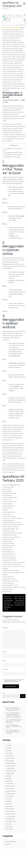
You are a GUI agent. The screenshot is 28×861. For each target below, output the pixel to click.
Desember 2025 (10, 763)
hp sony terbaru (11, 78)
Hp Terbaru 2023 (8, 27)
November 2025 (10, 766)
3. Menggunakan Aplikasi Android (13, 154)
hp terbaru (20, 78)
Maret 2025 (9, 783)
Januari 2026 (10, 761)
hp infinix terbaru (18, 52)
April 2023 (9, 826)
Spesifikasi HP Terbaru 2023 (11, 157)
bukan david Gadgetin (10, 100)
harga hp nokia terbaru (16, 34)
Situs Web (5, 669)
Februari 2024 (10, 809)
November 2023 (10, 816)
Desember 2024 (10, 791)
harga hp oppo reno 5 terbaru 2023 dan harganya (13, 38)
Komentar (6, 627)
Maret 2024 (9, 806)
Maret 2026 (9, 756)
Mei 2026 (8, 750)
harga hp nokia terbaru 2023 (11, 36)
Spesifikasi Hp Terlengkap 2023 (12, 4)
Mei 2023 (8, 824)
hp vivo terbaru (13, 82)
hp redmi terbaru (15, 67)
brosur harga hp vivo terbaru (11, 29)
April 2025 (9, 781)
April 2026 (9, 753)
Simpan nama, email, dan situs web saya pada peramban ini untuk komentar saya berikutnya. (14, 680)
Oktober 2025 (10, 768)
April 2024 (9, 803)
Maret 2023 (9, 829)
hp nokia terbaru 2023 (9, 57)
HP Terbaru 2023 (7, 485)
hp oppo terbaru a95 (11, 63)
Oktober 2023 (10, 819)
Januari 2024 (10, 811)
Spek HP (17, 27)
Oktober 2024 (10, 796)
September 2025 (11, 771)
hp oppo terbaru (20, 57)
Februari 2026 (10, 758)
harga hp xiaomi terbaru (17, 50)
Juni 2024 (9, 798)
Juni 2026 (9, 748)
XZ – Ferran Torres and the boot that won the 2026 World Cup (13, 721)
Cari (4, 693)
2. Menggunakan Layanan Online (12, 152)
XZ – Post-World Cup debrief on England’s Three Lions (14, 726)
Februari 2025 (10, 786)
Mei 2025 (8, 778)
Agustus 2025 (10, 773)
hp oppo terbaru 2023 (9, 59)
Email (5, 660)
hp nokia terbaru (20, 55)
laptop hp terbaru (15, 88)
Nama (5, 651)
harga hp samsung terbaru (13, 46)
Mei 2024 (8, 801)
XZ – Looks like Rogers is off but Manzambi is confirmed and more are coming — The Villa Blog (13, 715)
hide (17, 145)
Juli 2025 (8, 776)
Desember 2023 (10, 814)
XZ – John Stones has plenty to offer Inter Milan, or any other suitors (13, 709)
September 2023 (11, 821)
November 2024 (10, 793)
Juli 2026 (8, 745)
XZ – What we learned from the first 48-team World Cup (13, 732)
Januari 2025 (9, 788)
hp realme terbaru (12, 65)
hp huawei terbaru (8, 52)
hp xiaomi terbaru (14, 86)
